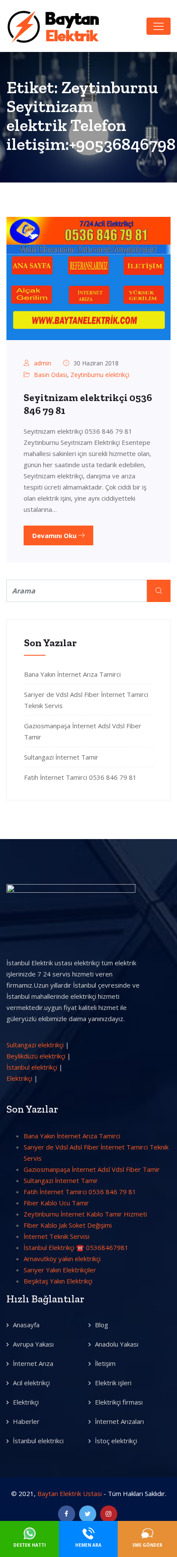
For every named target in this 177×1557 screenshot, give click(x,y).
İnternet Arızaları (119, 1421)
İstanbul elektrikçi (31, 1067)
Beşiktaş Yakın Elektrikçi (58, 1281)
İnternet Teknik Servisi (56, 1236)
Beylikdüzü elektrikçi (35, 1056)
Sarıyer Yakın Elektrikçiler (60, 1269)
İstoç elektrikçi (116, 1440)
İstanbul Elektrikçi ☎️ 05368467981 (76, 1247)
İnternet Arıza (33, 1363)
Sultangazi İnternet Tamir (61, 757)
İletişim (105, 1363)
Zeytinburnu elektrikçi (99, 375)
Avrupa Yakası (33, 1344)
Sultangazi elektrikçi (35, 1044)
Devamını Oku (55, 535)
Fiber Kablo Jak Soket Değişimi (68, 1225)
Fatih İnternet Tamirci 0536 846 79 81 (80, 777)
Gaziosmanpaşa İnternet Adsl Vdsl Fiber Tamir (92, 1169)
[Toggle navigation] (158, 26)
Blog (101, 1324)
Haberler (26, 1421)
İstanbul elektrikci (38, 1440)
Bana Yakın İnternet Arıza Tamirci (72, 674)
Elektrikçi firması (119, 1402)
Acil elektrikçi (31, 1382)
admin (42, 363)
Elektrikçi (19, 1078)
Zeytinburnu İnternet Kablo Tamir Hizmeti (85, 1214)
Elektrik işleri (113, 1382)
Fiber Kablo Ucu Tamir (56, 1202)
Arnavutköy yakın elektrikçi (62, 1258)
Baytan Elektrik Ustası (69, 1493)
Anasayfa (26, 1324)
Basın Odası (50, 375)
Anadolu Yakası (116, 1344)
